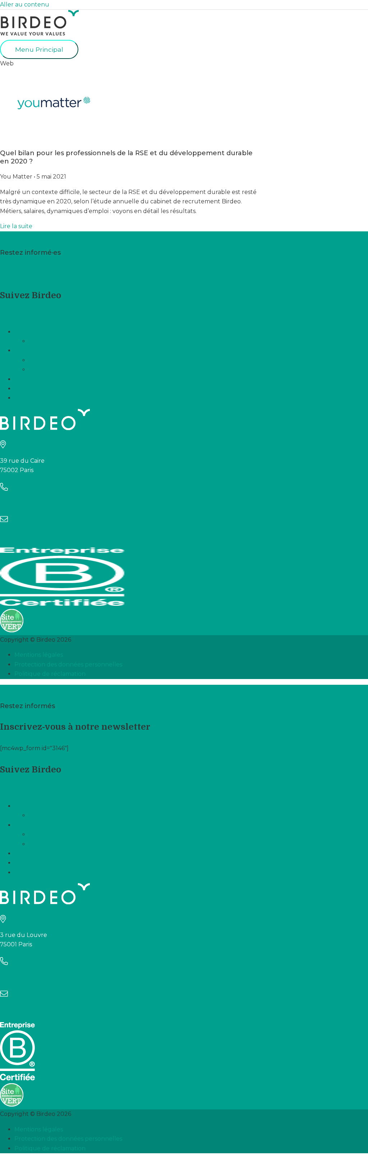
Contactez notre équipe (63, 341)
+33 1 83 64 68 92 (24, 977)
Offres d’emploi (51, 360)
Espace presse (34, 388)
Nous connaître (36, 397)
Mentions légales (38, 654)
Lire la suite (16, 226)
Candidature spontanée (63, 369)
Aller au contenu (24, 4)
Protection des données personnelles (68, 664)
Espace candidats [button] (39, 350)
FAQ (20, 379)
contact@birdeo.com (30, 535)
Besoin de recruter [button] (41, 331)
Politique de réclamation (50, 673)
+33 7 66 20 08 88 (25, 502)
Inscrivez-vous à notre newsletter (75, 273)
